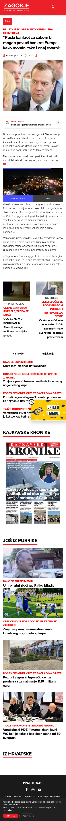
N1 (4, 164)
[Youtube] (39, 789)
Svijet (8, 21)
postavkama (8, 810)
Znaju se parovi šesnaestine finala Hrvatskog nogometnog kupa (32, 379)
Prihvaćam (10, 816)
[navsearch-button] (53, 7)
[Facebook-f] (26, 789)
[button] (59, 7)
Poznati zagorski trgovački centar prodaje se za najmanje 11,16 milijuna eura (32, 397)
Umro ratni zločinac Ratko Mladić (24, 364)
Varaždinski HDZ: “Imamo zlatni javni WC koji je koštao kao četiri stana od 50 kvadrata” (32, 732)
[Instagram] (33, 789)
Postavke (27, 816)
